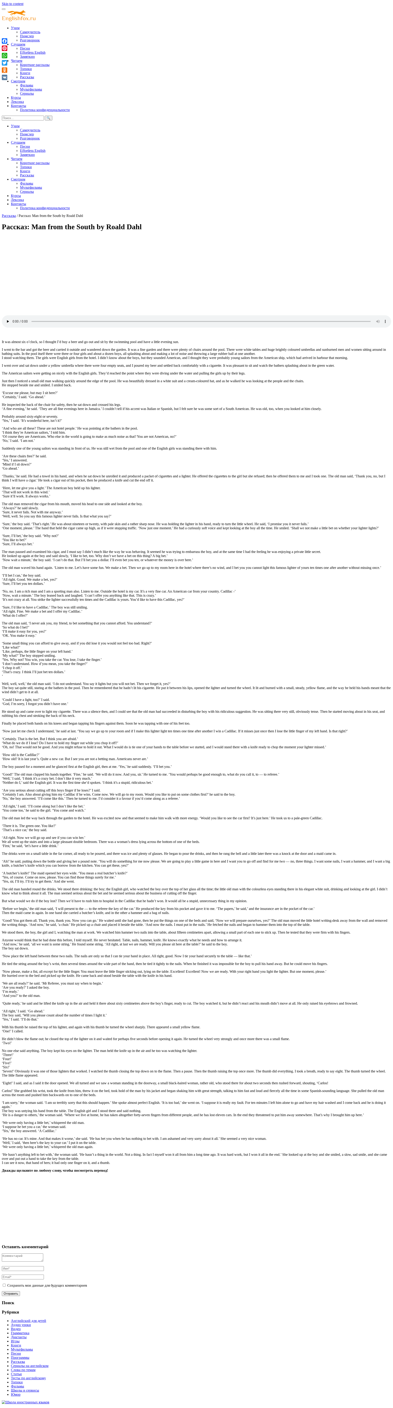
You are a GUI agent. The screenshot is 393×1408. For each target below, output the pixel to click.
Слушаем (18, 44)
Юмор (15, 1394)
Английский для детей (28, 1321)
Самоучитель (30, 32)
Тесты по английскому (28, 1378)
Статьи (16, 1374)
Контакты (18, 106)
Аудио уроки (21, 1325)
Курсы (16, 97)
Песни (25, 48)
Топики (26, 69)
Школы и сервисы (25, 1390)
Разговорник (30, 40)
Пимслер (27, 36)
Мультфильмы (31, 89)
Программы (20, 1358)
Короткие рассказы (35, 65)
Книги (25, 73)
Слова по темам (23, 1370)
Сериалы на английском (29, 1366)
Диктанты (19, 1337)
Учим (15, 28)
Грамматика (20, 1333)
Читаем (16, 61)
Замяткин (27, 57)
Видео (16, 1329)
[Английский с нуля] (19, 20)
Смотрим (18, 81)
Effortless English (32, 52)
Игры (15, 1341)
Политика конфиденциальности (45, 110)
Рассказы (27, 77)
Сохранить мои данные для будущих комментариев (47, 1285)
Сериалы (27, 93)
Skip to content (12, 4)
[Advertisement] (138, 268)
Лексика (17, 102)
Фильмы (26, 85)
